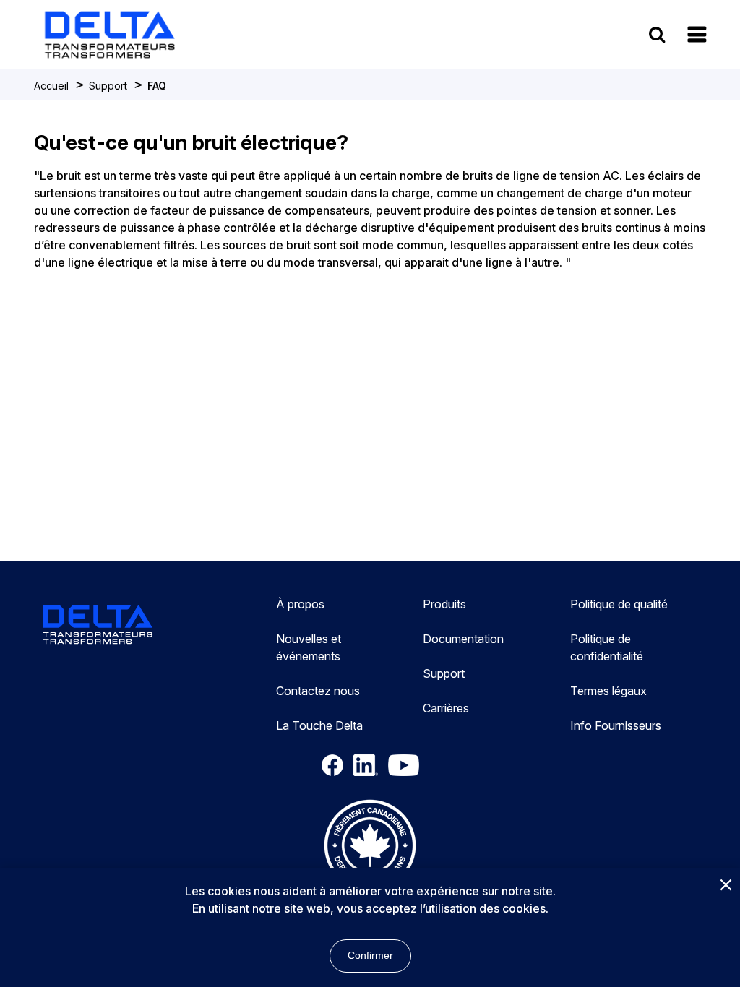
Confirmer (370, 955)
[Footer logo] (98, 626)
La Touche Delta (319, 725)
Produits (444, 604)
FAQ (156, 85)
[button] (697, 34)
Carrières (446, 708)
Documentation (463, 639)
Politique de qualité (619, 604)
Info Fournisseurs (615, 725)
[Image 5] (370, 847)
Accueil (51, 85)
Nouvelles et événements (308, 647)
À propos (300, 604)
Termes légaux (608, 691)
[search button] (657, 34)
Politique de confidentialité (606, 647)
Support (108, 85)
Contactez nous (318, 691)
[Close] (725, 886)
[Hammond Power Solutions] (110, 34)
